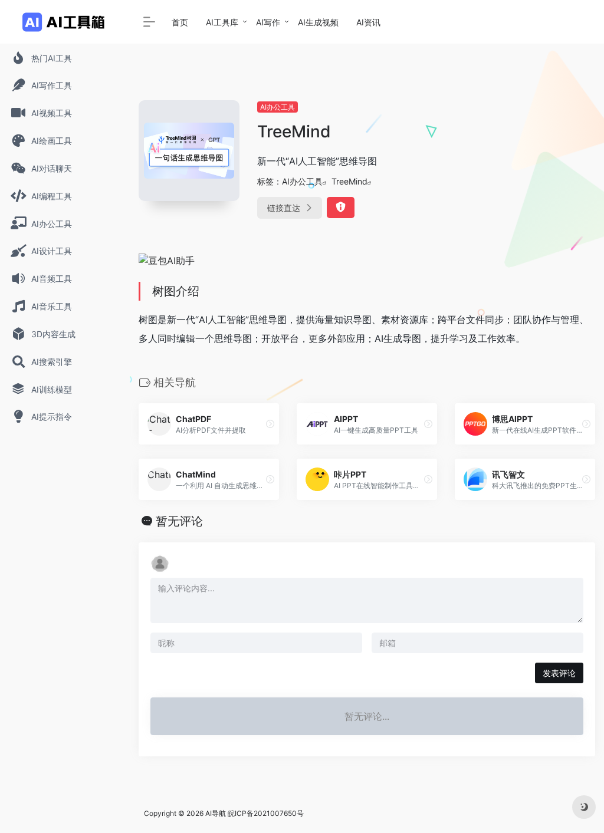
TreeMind (349, 181)
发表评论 (559, 673)
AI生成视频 (318, 22)
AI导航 (215, 813)
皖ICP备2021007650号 (266, 813)
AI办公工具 (277, 107)
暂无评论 (179, 521)
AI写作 (268, 22)
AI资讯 (368, 22)
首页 (180, 22)
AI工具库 (222, 22)
